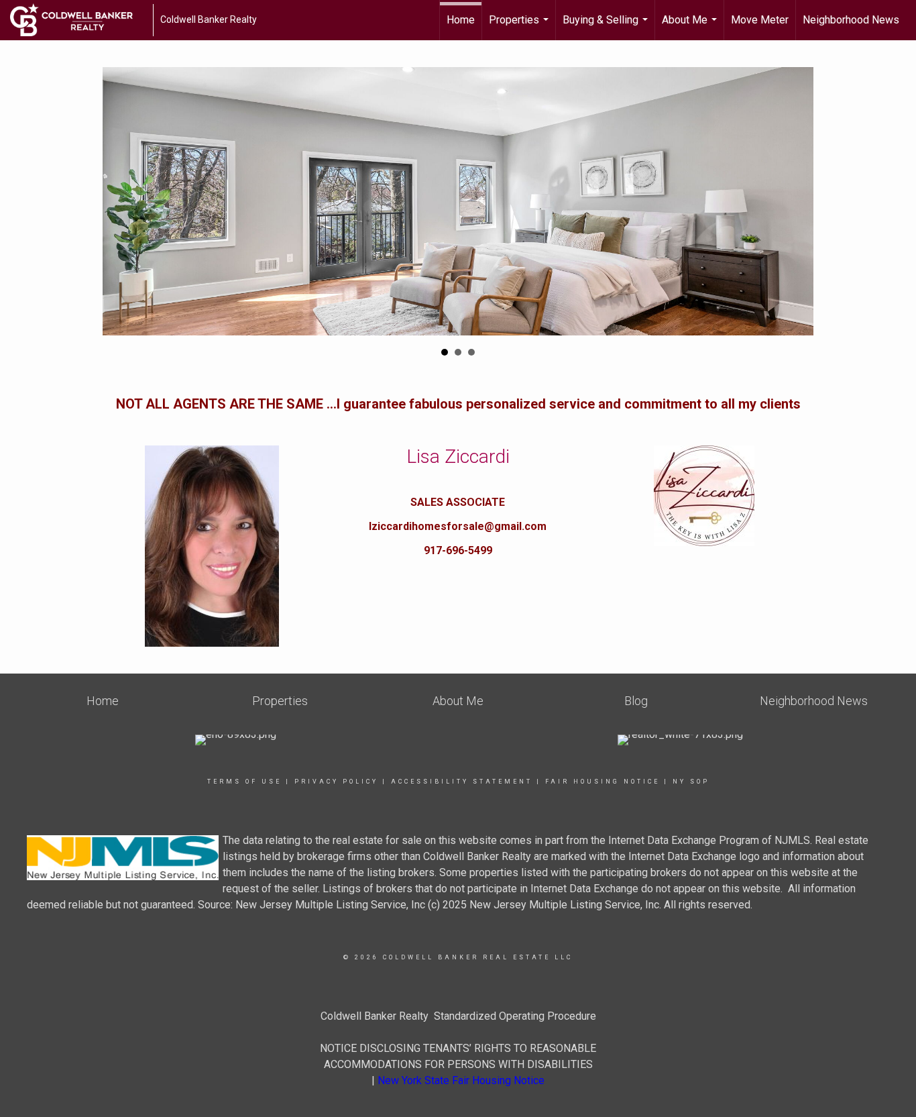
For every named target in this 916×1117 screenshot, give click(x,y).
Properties (520, 26)
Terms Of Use (244, 781)
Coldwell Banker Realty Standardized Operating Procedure (458, 1016)
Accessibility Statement (461, 781)
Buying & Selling (607, 26)
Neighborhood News (851, 19)
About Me (691, 26)
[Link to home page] (78, 20)
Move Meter (760, 19)
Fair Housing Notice (602, 781)
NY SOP (691, 781)
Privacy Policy (336, 781)
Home (461, 19)
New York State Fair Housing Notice (461, 1080)
